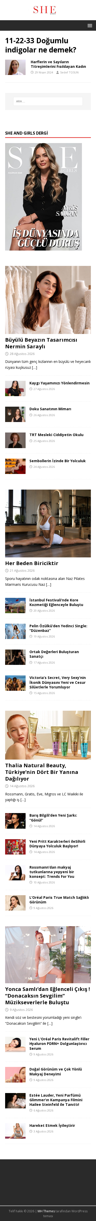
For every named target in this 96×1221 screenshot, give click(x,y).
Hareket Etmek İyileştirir (52, 1125)
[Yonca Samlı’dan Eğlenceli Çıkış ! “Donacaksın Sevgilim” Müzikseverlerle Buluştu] (48, 980)
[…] (34, 367)
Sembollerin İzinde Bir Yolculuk (57, 460)
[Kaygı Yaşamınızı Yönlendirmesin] (15, 393)
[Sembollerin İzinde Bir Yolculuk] (15, 470)
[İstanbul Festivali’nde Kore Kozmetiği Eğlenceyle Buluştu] (15, 610)
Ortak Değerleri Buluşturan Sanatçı (54, 654)
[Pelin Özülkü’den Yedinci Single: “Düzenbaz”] (15, 636)
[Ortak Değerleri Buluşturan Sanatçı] (15, 662)
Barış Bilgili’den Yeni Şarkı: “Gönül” (53, 817)
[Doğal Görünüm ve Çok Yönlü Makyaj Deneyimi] (15, 1079)
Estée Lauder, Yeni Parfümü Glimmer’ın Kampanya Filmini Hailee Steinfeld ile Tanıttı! (55, 1100)
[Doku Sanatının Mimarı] (15, 419)
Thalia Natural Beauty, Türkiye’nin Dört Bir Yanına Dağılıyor (41, 772)
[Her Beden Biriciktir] (48, 554)
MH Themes (46, 1211)
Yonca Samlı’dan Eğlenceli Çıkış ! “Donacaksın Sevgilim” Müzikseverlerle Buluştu (47, 996)
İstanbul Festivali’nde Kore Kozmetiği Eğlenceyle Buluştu (56, 602)
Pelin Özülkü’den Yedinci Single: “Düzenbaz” (58, 628)
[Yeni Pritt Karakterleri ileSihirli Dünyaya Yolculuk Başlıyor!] (15, 851)
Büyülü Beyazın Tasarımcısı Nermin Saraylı (41, 343)
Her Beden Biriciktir (31, 563)
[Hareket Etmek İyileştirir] (15, 1135)
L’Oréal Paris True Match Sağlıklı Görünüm (59, 899)
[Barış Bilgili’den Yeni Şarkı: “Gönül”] (15, 825)
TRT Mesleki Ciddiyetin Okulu (56, 434)
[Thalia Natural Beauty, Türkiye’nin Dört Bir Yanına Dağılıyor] (48, 756)
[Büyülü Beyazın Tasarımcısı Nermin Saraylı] (48, 330)
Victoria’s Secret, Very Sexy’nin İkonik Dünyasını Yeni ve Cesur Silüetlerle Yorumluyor (57, 682)
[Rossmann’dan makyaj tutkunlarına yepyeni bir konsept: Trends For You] (15, 877)
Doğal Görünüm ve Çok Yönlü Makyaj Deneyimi (55, 1071)
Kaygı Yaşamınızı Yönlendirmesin (59, 383)
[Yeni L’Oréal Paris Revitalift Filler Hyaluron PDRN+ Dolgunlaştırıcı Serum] (15, 1049)
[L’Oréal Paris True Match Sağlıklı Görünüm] (15, 907)
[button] (89, 25)
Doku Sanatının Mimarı (50, 408)
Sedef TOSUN (69, 72)
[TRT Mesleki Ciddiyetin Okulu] (15, 444)
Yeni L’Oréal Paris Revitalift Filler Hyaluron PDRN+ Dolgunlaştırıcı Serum (59, 1043)
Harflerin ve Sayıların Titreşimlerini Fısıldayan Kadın (58, 64)
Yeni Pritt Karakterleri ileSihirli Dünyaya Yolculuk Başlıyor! (57, 843)
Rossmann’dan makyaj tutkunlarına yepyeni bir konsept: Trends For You (51, 872)
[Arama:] (48, 101)
